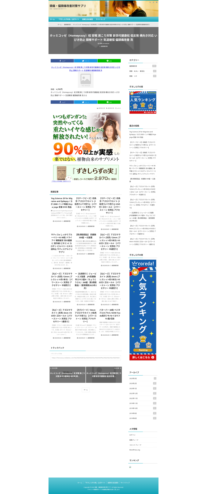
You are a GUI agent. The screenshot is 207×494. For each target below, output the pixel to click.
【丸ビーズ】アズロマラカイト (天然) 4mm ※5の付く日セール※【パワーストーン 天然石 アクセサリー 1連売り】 (61, 316)
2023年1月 (142, 388)
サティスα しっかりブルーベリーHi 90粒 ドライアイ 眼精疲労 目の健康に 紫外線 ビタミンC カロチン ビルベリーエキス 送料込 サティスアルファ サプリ (62, 243)
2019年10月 (142, 408)
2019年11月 (142, 403)
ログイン (132, 435)
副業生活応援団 (87, 19)
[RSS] (150, 2)
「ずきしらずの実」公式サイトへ (61, 181)
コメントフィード (135, 445)
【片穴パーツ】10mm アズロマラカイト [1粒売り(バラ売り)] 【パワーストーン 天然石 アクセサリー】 (86, 316)
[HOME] (156, 2)
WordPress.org (134, 450)
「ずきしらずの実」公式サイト (68, 19)
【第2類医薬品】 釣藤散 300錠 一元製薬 (142, 180)
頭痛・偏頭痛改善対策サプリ (68, 6)
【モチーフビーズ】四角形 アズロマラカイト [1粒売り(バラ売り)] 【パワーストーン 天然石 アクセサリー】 (86, 204)
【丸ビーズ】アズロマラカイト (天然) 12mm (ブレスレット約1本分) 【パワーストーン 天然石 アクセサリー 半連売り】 (61, 279)
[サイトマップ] (153, 2)
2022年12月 (142, 393)
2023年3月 (142, 378)
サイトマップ (100, 19)
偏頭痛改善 (104, 46)
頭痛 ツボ (142, 76)
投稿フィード (133, 440)
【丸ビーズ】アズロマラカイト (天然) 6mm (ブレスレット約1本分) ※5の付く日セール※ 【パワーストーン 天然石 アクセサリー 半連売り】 (142, 230)
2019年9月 (142, 413)
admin (119, 108)
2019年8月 (142, 418)
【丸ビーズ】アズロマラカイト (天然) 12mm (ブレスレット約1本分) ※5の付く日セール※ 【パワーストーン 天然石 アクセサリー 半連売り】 (142, 190)
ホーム (52, 19)
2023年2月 (142, 383)
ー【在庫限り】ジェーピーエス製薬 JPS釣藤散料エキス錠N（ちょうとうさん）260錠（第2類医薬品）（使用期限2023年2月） (142, 217)
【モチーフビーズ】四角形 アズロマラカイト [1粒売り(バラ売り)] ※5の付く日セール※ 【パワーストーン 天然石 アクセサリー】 (142, 156)
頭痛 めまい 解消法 (142, 71)
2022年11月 (142, 398)
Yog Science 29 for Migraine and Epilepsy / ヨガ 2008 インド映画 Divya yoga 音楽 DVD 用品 (142, 134)
